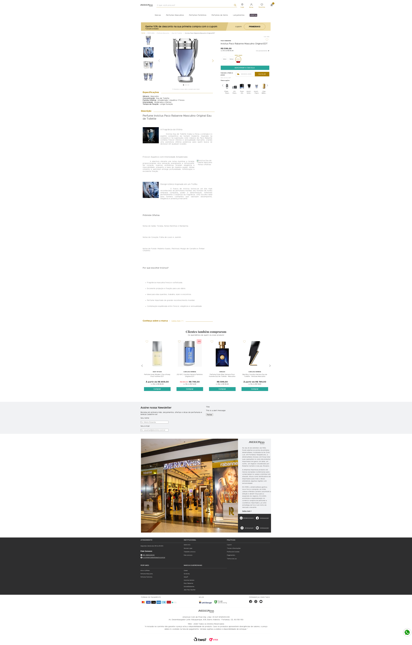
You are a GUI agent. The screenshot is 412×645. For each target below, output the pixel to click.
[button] (262, 51)
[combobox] (197, 5)
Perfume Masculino (163, 33)
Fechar (209, 415)
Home (143, 33)
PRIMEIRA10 (254, 26)
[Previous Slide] (222, 85)
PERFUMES (150, 33)
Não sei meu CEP (226, 77)
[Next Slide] (267, 85)
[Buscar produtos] (235, 5)
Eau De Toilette (177, 33)
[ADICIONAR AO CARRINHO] (245, 68)
